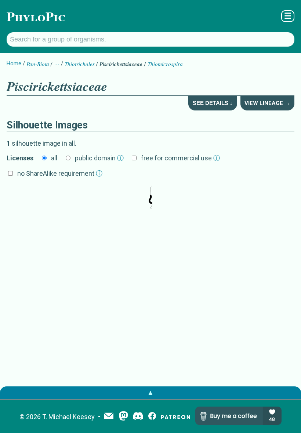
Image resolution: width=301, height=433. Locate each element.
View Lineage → (267, 103)
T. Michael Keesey (68, 417)
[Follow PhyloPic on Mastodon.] (123, 416)
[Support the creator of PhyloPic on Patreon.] (175, 417)
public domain (99, 158)
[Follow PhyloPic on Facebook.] (152, 416)
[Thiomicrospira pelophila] (150, 198)
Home (14, 63)
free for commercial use (180, 158)
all (54, 158)
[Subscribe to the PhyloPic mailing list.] (109, 416)
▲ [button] (150, 392)
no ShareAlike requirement (59, 173)
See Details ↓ (213, 103)
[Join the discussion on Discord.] (138, 416)
